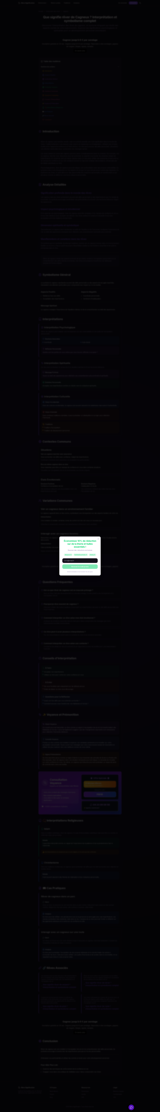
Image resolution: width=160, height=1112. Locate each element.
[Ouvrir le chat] (131, 1107)
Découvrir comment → (143, 1100)
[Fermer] (155, 1085)
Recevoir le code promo (80, 567)
